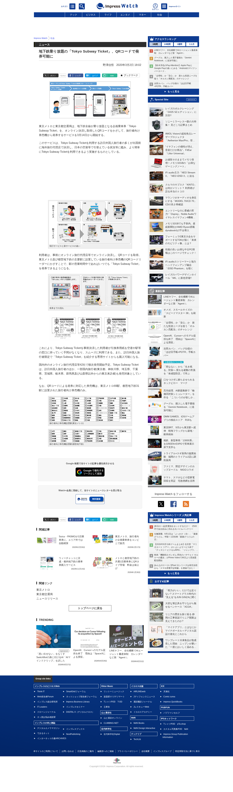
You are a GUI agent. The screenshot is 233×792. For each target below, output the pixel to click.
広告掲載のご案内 (85, 751)
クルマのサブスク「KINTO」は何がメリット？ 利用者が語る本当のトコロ (180, 188)
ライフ (108, 14)
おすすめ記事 (162, 581)
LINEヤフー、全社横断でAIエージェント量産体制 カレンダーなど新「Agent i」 (179, 300)
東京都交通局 (44, 594)
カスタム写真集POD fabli (175, 729)
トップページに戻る (90, 608)
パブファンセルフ (171, 713)
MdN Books (139, 723)
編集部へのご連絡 (105, 751)
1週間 (179, 44)
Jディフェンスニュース (144, 696)
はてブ (95, 76)
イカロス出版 (137, 686)
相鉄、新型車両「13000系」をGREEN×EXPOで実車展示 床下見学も (180, 444)
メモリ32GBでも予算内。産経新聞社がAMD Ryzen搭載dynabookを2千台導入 (180, 227)
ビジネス (91, 14)
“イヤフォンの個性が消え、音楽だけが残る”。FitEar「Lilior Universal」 (180, 150)
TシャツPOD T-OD (113, 702)
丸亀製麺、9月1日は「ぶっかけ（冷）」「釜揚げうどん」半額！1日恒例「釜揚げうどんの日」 (176, 537)
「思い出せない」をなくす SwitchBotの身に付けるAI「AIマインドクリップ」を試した (53, 657)
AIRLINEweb (139, 691)
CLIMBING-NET (111, 723)
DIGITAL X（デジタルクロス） (80, 712)
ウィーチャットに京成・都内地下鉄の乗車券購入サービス (71, 561)
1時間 (155, 44)
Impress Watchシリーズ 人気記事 (173, 515)
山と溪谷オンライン (113, 718)
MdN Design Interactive (144, 728)
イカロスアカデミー (143, 712)
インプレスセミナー (75, 707)
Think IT (41, 691)
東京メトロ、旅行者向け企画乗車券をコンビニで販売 (127, 540)
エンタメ (125, 14)
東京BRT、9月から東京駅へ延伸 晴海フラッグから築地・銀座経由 (180, 431)
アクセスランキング (165, 39)
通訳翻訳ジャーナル (143, 702)
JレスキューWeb (141, 707)
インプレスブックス (75, 729)
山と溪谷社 (106, 712)
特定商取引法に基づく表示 (187, 751)
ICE (162, 686)
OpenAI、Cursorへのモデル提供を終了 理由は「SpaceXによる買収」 (180, 339)
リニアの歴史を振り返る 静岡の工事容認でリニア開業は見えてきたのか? (180, 617)
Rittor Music (107, 686)
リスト (63, 76)
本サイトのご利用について (45, 751)
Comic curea (169, 696)
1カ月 (191, 44)
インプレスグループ (162, 751)
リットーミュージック (114, 691)
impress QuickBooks (172, 702)
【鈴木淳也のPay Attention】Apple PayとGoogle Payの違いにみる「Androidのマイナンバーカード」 (175, 68)
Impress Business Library (78, 702)
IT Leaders (42, 707)
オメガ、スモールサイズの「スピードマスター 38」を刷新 (180, 313)
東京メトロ (43, 589)
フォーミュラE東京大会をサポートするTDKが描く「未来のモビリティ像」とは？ (180, 240)
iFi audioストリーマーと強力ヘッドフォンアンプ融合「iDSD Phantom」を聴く (180, 265)
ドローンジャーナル (46, 712)
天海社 (166, 691)
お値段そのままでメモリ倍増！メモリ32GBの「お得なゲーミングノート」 (180, 163)
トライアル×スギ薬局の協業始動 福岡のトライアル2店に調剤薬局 (180, 457)
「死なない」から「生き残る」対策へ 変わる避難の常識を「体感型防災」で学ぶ (179, 370)
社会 (159, 14)
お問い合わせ (68, 751)
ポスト (53, 76)
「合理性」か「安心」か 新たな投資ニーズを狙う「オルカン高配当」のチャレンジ (179, 326)
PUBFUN (165, 707)
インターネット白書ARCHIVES (51, 738)
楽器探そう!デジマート (114, 696)
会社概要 (145, 751)
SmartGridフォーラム (76, 691)
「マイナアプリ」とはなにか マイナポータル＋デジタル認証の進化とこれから (182, 630)
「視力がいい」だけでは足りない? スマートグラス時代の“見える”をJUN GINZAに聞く (180, 594)
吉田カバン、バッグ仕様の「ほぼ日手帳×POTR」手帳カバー (179, 352)
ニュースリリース (47, 598)
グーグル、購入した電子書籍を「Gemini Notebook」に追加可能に (179, 407)
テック (73, 14)
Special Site (161, 99)
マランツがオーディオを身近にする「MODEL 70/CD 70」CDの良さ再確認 (180, 201)
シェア (78, 76)
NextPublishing (73, 734)
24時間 (167, 44)
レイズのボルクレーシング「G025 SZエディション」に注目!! (180, 112)
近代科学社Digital (112, 734)
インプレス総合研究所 (47, 702)
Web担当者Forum (45, 696)
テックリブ (136, 734)
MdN (133, 718)
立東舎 (107, 707)
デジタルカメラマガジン (48, 728)
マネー (142, 14)
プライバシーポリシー (127, 751)
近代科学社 (106, 729)
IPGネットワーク (169, 718)
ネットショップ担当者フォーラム (81, 696)
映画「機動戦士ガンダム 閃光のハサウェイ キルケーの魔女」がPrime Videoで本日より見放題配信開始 (176, 558)
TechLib (137, 739)
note (112, 76)
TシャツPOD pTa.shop (174, 724)
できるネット (43, 733)
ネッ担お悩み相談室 (46, 717)
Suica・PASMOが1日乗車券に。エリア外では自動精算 (71, 540)
